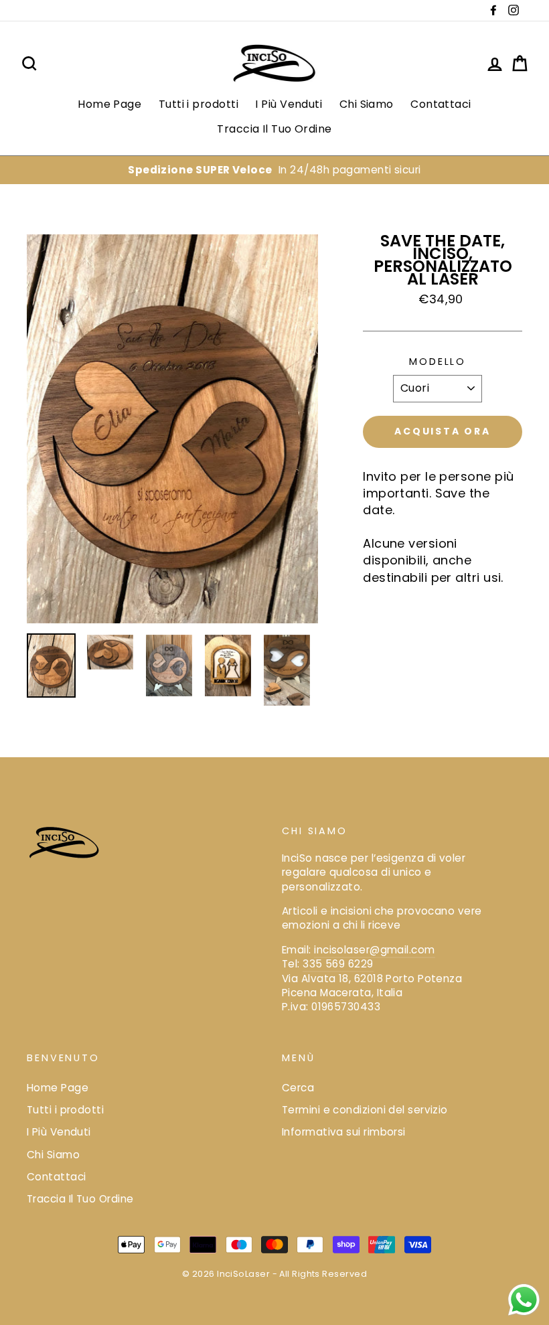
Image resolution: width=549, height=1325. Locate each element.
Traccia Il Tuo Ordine (274, 129)
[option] (274, 170)
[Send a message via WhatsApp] (523, 1299)
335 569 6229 (338, 964)
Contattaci (440, 104)
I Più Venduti (288, 104)
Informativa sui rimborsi (344, 1132)
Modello (437, 361)
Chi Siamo (366, 104)
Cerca (298, 1088)
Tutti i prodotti (198, 104)
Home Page (109, 104)
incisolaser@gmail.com (374, 950)
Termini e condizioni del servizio (365, 1110)
